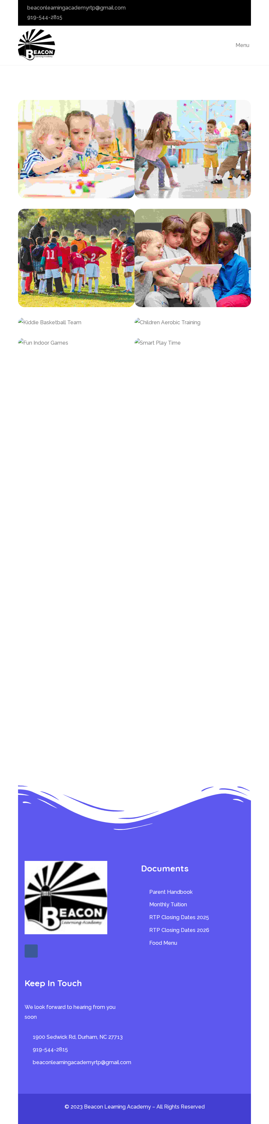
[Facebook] (31, 951)
